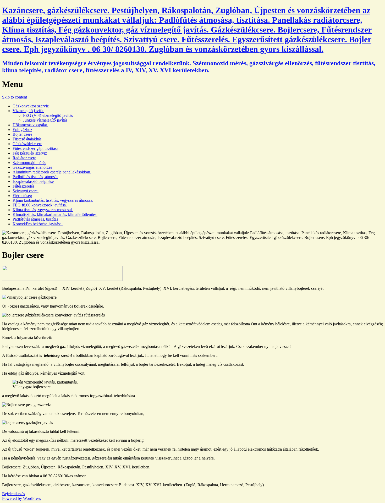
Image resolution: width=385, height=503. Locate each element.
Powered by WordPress (21, 498)
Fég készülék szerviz (30, 153)
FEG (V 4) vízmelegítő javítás (48, 115)
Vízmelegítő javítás (28, 110)
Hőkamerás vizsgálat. (30, 125)
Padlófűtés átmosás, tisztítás (35, 219)
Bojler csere (22, 134)
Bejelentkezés (13, 493)
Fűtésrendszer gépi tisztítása (35, 148)
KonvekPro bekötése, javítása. (38, 224)
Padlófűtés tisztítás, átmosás (35, 176)
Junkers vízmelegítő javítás (45, 120)
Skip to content (14, 97)
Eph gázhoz (22, 129)
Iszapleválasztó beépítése (33, 181)
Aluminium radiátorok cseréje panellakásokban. (52, 172)
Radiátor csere (24, 158)
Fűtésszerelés (23, 186)
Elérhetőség (22, 195)
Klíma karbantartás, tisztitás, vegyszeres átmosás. (53, 200)
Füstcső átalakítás (27, 139)
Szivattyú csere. (25, 191)
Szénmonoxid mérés (29, 162)
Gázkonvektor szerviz (31, 106)
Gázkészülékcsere (27, 143)
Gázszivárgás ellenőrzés (32, 167)
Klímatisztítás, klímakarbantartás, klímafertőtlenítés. (55, 214)
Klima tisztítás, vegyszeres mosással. (43, 209)
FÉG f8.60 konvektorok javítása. (40, 205)
